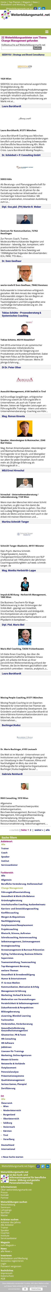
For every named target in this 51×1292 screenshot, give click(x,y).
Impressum (6, 1273)
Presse (4, 1192)
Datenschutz (7, 1275)
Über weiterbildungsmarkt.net (16, 1189)
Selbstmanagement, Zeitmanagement (20, 941)
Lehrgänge (6, 1210)
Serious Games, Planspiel (14, 1084)
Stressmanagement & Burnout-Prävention (22, 949)
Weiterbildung (8, 1204)
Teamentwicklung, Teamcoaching (18, 962)
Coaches (5, 1232)
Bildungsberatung (10, 1011)
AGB (3, 1278)
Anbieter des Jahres (11, 1222)
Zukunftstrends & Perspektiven (17, 1007)
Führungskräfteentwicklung (15, 892)
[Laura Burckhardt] (24, 118)
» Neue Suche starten (12, 1156)
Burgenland (9, 1114)
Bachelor (5, 1212)
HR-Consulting (8, 1038)
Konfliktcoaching (9, 912)
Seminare (5, 1207)
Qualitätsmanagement (13, 1080)
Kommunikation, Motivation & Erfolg (20, 986)
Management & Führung (13, 991)
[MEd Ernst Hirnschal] (24, 482)
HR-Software (7, 1043)
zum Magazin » (8, 1245)
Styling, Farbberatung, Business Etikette (21, 954)
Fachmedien (7, 1019)
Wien (6, 1106)
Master (4, 1215)
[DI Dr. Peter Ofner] (24, 379)
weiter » (39, 830)
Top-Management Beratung (15, 966)
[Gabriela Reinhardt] (24, 786)
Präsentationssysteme (12, 1075)
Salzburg (7, 1122)
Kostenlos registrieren (12, 1260)
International (8, 1149)
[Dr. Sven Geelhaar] (24, 273)
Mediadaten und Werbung (13, 4)
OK (25, 1289)
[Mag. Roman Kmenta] (24, 428)
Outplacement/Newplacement (17, 925)
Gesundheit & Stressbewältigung (18, 974)
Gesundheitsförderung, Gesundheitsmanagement (14, 1029)
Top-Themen (14, 2)
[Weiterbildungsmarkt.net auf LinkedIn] (43, 8)
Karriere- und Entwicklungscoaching (19, 908)
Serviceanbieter (9, 865)
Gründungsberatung (11, 900)
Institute (5, 1235)
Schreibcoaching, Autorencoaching (19, 937)
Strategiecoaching (10, 945)
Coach (4, 852)
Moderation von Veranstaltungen (18, 999)
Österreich (6, 1103)
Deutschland (7, 1145)
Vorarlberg (8, 1139)
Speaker (5, 856)
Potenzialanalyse (10, 1071)
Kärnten (7, 1131)
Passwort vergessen (11, 1266)
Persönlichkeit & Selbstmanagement (20, 1003)
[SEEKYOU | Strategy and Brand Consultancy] (24, 66)
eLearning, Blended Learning (16, 1015)
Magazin (26, 2)
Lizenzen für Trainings (12, 1051)
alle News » (6, 1251)
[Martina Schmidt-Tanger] (24, 533)
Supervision (7, 958)
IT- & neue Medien (10, 982)
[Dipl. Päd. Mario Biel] (24, 636)
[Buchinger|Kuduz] (24, 737)
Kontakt (5, 1195)
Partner (5, 1197)
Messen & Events (9, 1059)
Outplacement (8, 1067)
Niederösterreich (12, 1110)
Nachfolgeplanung (10, 921)
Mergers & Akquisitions (13, 916)
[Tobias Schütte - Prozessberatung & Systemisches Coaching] (24, 327)
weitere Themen (9, 970)
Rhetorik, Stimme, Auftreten (16, 933)
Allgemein (6, 879)
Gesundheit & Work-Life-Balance (18, 896)
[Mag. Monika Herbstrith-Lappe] (24, 582)
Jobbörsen (6, 1047)
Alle (3, 875)
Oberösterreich (11, 1118)
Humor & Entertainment (13, 978)
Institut (5, 860)
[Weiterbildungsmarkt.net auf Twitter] (39, 8)
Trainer (5, 848)
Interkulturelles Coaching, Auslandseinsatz (23, 904)
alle (48, 830)
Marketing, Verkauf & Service (16, 995)
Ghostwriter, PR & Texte (13, 1034)
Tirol (5, 1135)
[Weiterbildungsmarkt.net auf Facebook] (35, 8)
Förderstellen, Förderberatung (17, 1024)
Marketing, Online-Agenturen (16, 1055)
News (35, 2)
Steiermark (9, 1126)
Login (30, 4)
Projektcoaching (9, 929)
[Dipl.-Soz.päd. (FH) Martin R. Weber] (24, 218)
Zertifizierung (8, 1088)
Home (3, 2)
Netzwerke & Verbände (13, 1063)
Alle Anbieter (7, 1224)
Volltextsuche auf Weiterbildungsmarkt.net (23, 44)
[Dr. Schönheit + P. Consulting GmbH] (24, 167)
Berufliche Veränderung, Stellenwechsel (21, 883)
